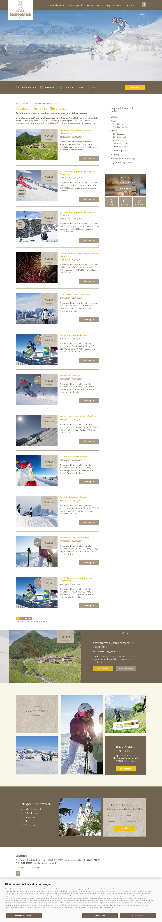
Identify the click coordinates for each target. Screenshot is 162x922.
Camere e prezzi (75, 5)
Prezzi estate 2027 (120, 124)
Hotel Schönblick (56, 5)
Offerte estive (118, 134)
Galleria (125, 204)
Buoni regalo (116, 154)
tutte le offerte (125, 668)
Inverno (89, 5)
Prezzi (113, 121)
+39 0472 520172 (93, 860)
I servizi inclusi (117, 140)
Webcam (139, 204)
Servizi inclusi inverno (121, 147)
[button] (156, 884)
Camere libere (31, 825)
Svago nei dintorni (114, 5)
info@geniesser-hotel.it (45, 863)
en (143, 14)
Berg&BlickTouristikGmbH (20, 10)
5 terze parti (17, 889)
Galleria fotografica (34, 809)
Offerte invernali (51, 103)
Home (18, 103)
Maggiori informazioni (24, 915)
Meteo (112, 204)
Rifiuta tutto (100, 915)
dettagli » (89, 158)
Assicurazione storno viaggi (123, 158)
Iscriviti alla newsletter (124, 805)
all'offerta (103, 668)
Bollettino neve (32, 813)
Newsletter (30, 817)
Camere (114, 117)
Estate (99, 5)
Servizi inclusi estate (121, 144)
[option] (81, 656)
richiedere (135, 87)
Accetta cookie (138, 915)
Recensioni (125, 188)
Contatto (130, 5)
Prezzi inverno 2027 (121, 127)
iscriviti (124, 828)
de (140, 14)
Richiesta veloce (26, 87)
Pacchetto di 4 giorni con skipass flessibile (113, 644)
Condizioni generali (119, 150)
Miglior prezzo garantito (122, 162)
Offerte (39, 103)
